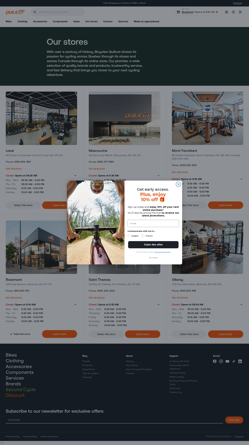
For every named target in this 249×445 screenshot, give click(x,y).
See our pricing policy (163, 252)
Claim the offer (153, 244)
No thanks (153, 258)
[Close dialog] (178, 184)
